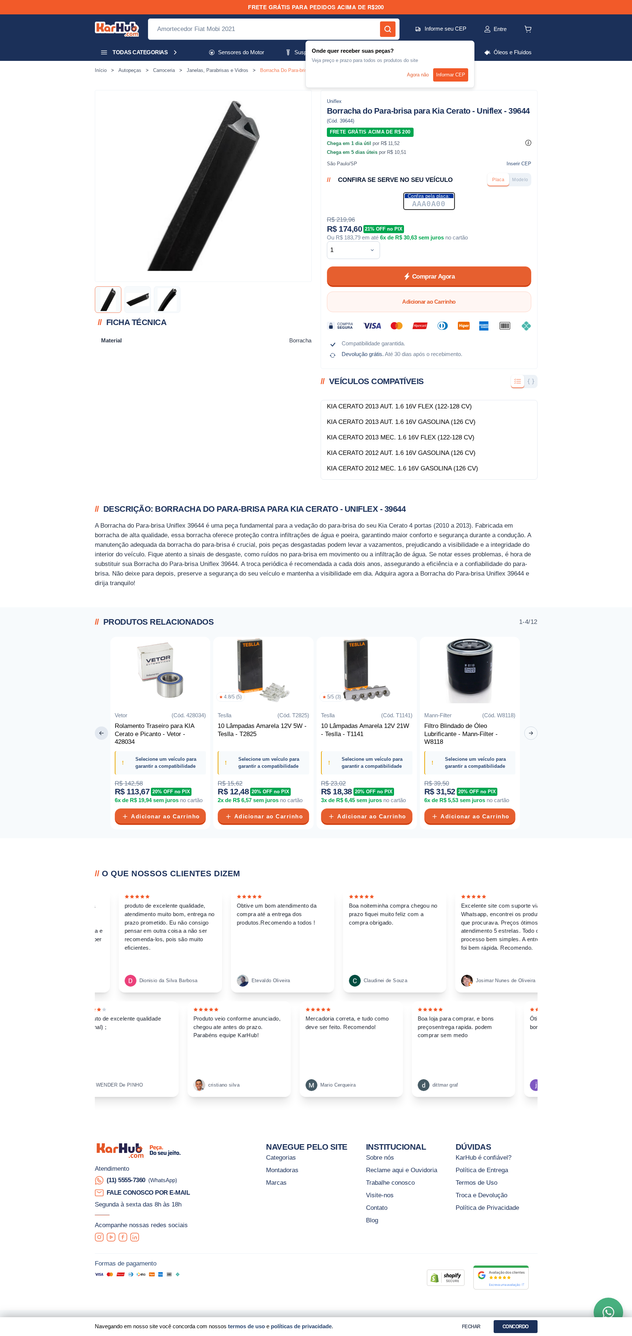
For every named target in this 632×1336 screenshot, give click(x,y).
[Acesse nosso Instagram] (99, 1237)
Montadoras (282, 1170)
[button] (487, 29)
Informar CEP (450, 74)
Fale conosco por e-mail (148, 1192)
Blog (372, 1220)
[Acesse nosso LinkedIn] (134, 1237)
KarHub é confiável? (483, 1157)
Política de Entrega (482, 1170)
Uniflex (334, 101)
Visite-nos (380, 1195)
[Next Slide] (531, 733)
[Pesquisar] (388, 29)
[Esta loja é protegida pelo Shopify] (445, 1278)
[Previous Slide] (101, 733)
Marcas (276, 1182)
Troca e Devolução (481, 1195)
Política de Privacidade (487, 1207)
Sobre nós (380, 1157)
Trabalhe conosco (390, 1182)
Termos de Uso (476, 1182)
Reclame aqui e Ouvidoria (401, 1170)
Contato (376, 1207)
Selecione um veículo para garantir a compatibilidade (165, 762)
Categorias (281, 1157)
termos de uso (246, 1326)
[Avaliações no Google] (501, 1278)
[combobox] (347, 250)
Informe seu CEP (445, 28)
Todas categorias (140, 52)
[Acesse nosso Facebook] (122, 1237)
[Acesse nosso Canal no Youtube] (111, 1237)
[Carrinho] (528, 29)
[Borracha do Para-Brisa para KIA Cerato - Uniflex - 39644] (108, 299)
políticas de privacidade (301, 1326)
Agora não (418, 74)
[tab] (498, 179)
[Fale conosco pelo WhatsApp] (608, 1312)
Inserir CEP (519, 163)
